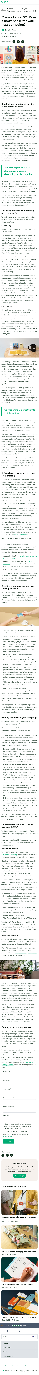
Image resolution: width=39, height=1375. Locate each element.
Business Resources (10, 36)
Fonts (26, 1366)
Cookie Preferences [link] (26, 1368)
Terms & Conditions (10, 1366)
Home (3, 10)
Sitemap (32, 1366)
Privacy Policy (20, 1366)
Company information (13, 1368)
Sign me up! (19, 1176)
